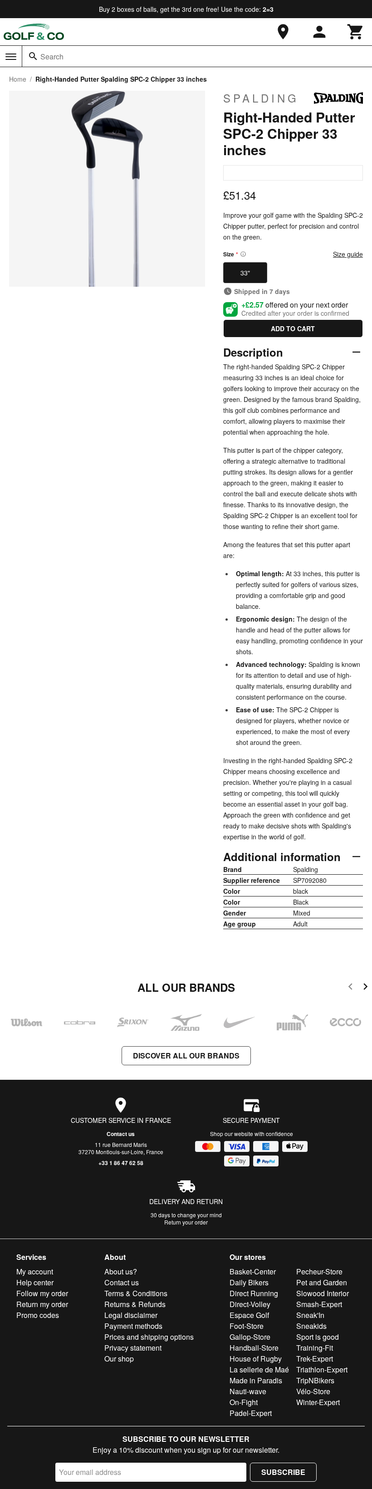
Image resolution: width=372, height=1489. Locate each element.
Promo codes (37, 1315)
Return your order (186, 1222)
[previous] (350, 988)
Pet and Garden (321, 1282)
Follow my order (42, 1293)
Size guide (348, 254)
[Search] (33, 56)
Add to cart (293, 328)
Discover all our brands (186, 1055)
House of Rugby (256, 1358)
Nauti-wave (248, 1391)
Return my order (42, 1304)
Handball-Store (254, 1347)
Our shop (119, 1358)
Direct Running (254, 1293)
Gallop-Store (250, 1337)
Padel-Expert (251, 1413)
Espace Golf (249, 1315)
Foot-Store (247, 1326)
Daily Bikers (249, 1282)
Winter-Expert (318, 1402)
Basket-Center (253, 1271)
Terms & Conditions (135, 1293)
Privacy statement (133, 1347)
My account (34, 1271)
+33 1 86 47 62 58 (120, 1163)
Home (17, 78)
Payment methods (133, 1326)
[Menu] (11, 57)
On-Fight (244, 1402)
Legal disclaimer (130, 1315)
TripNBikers (315, 1380)
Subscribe (283, 1472)
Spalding (261, 98)
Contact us (121, 1133)
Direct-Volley (250, 1304)
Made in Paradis (256, 1380)
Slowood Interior (322, 1293)
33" (245, 272)
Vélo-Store (313, 1391)
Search (52, 56)
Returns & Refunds (135, 1304)
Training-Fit (314, 1347)
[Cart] (356, 32)
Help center (35, 1282)
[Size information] (243, 254)
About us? (120, 1271)
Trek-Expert (314, 1358)
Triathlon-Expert (322, 1369)
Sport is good (317, 1337)
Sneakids (311, 1326)
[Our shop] (283, 32)
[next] (365, 988)
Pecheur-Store (319, 1271)
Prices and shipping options (149, 1337)
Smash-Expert (319, 1304)
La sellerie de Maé (259, 1369)
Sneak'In (310, 1315)
